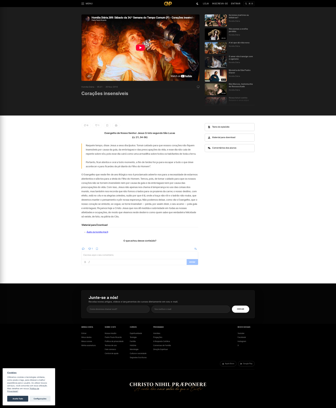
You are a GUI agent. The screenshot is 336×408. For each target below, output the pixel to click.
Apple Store (229, 364)
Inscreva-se (220, 3)
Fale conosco (110, 349)
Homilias (156, 333)
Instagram (242, 341)
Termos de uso (111, 345)
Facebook (242, 337)
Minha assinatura (88, 345)
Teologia (133, 337)
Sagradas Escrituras (138, 358)
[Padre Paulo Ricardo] (168, 4)
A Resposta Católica (161, 341)
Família (133, 341)
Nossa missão (110, 333)
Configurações (40, 399)
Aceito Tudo (18, 399)
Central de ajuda (111, 353)
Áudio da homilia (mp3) (97, 232)
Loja (206, 3)
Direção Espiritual (160, 349)
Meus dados (86, 337)
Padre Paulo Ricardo (113, 337)
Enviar (240, 309)
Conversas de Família (162, 345)
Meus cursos (86, 341)
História (133, 345)
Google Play (247, 364)
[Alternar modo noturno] (197, 3)
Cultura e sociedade (138, 353)
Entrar (235, 3)
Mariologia (134, 349)
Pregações (157, 337)
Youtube (241, 333)
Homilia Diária (87, 87)
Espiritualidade (136, 333)
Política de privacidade (114, 341)
